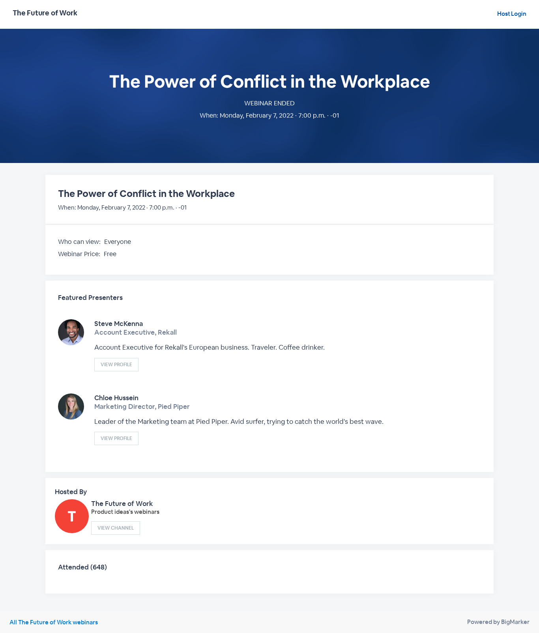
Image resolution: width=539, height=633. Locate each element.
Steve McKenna (118, 323)
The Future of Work (122, 503)
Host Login (511, 13)
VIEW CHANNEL (115, 528)
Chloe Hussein (116, 397)
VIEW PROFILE (116, 364)
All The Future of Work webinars (53, 622)
